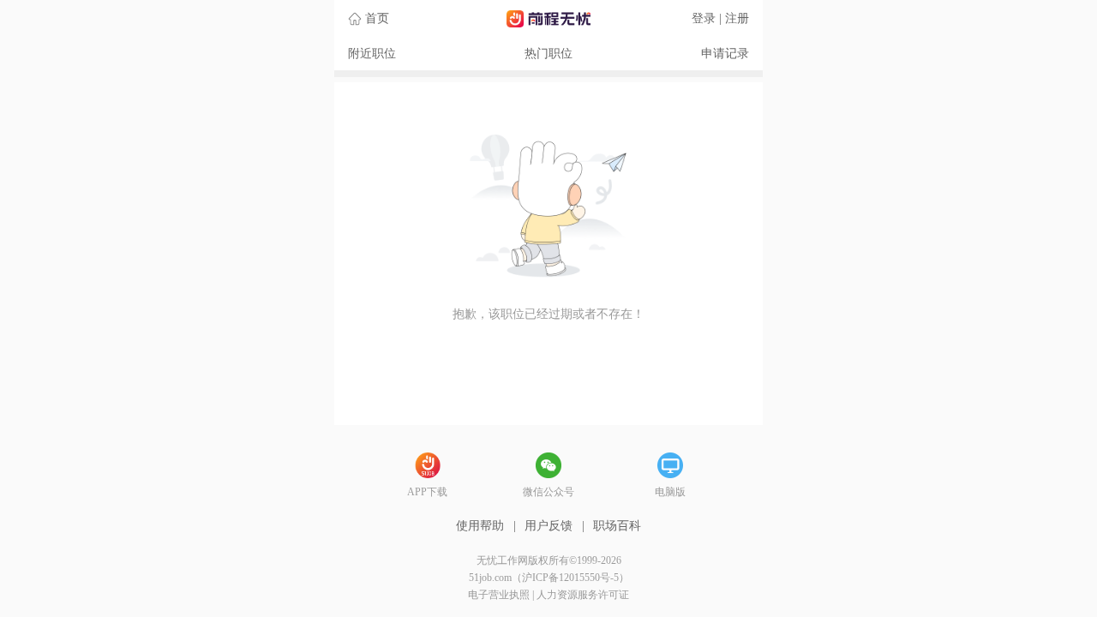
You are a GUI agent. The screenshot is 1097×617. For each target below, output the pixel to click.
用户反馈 (548, 525)
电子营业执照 (499, 595)
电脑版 (670, 492)
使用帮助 (480, 525)
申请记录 (725, 53)
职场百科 (617, 525)
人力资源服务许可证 (583, 595)
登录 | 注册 (720, 18)
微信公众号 (548, 492)
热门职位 (548, 53)
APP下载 (427, 492)
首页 (377, 18)
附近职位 (372, 53)
